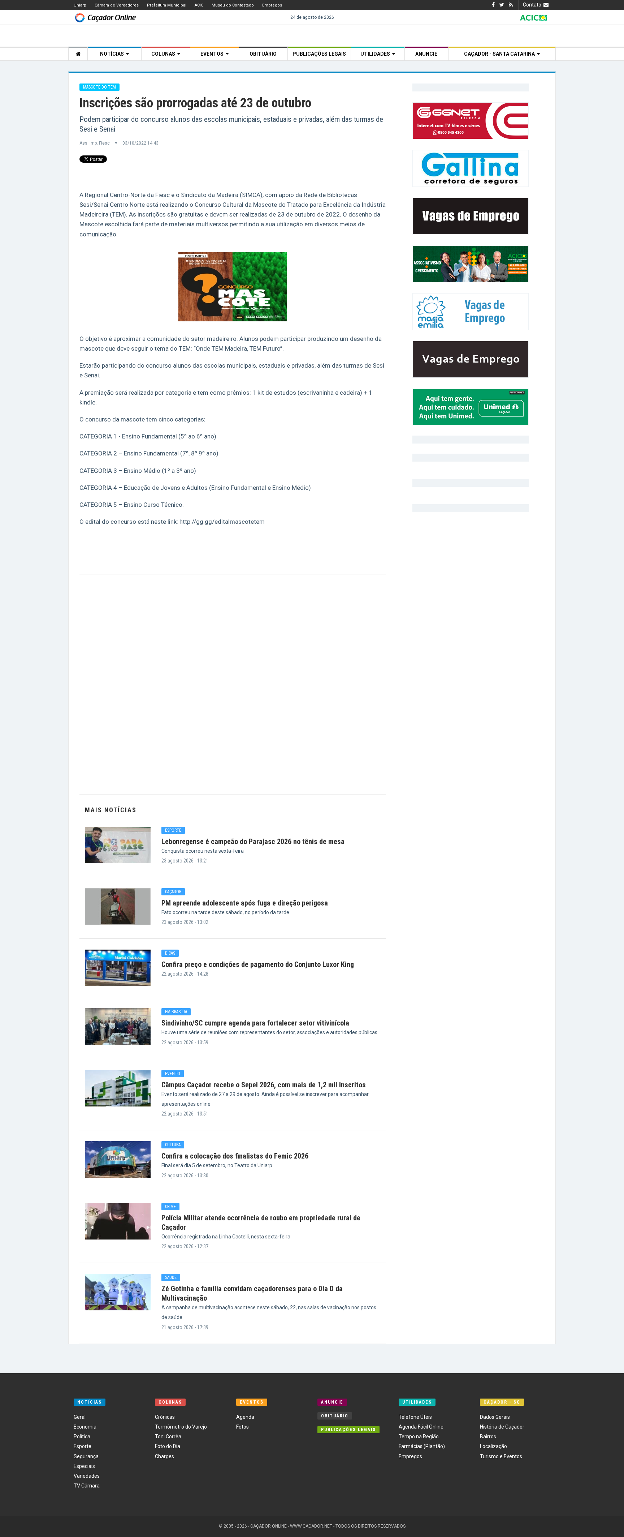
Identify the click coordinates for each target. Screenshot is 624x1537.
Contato (533, 5)
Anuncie (426, 54)
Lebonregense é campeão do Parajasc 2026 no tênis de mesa (252, 841)
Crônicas (165, 1417)
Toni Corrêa (168, 1436)
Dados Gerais (495, 1417)
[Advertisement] (232, 684)
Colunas (164, 54)
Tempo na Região (419, 1436)
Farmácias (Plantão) (422, 1446)
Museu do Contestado (233, 5)
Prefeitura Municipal (166, 5)
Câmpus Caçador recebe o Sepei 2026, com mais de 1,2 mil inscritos (263, 1084)
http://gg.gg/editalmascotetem (222, 521)
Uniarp (80, 5)
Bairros (488, 1436)
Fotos (242, 1427)
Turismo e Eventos (501, 1456)
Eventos (213, 54)
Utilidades (376, 54)
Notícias (113, 54)
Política (82, 1436)
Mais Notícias (110, 810)
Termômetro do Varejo (181, 1427)
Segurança (86, 1456)
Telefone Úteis (415, 1417)
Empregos (272, 5)
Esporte (82, 1446)
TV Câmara (87, 1486)
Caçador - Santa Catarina (500, 54)
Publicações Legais (319, 54)
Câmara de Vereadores (117, 5)
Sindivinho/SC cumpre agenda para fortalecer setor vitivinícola (255, 1023)
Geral (80, 1417)
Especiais (84, 1466)
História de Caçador (502, 1427)
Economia (85, 1427)
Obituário (263, 54)
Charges (164, 1456)
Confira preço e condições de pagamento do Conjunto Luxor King (257, 964)
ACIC (199, 5)
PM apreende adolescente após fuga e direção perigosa (244, 903)
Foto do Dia (167, 1446)
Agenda (245, 1417)
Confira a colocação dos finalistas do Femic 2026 (234, 1156)
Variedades (87, 1476)
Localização (493, 1446)
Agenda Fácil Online (421, 1427)
